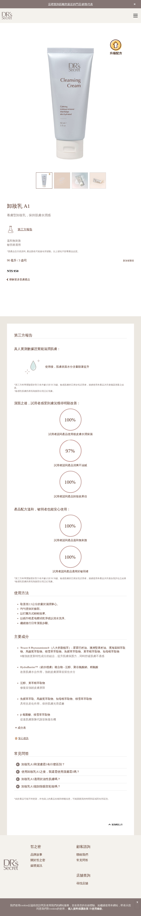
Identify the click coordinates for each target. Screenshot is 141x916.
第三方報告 (25, 229)
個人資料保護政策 (78, 908)
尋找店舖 (82, 883)
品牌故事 (36, 854)
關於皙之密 (37, 860)
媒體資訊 (36, 865)
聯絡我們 (82, 854)
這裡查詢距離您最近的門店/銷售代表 (70, 4)
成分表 (22, 727)
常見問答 (82, 860)
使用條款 (97, 908)
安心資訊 (23, 738)
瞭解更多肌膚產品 (19, 279)
